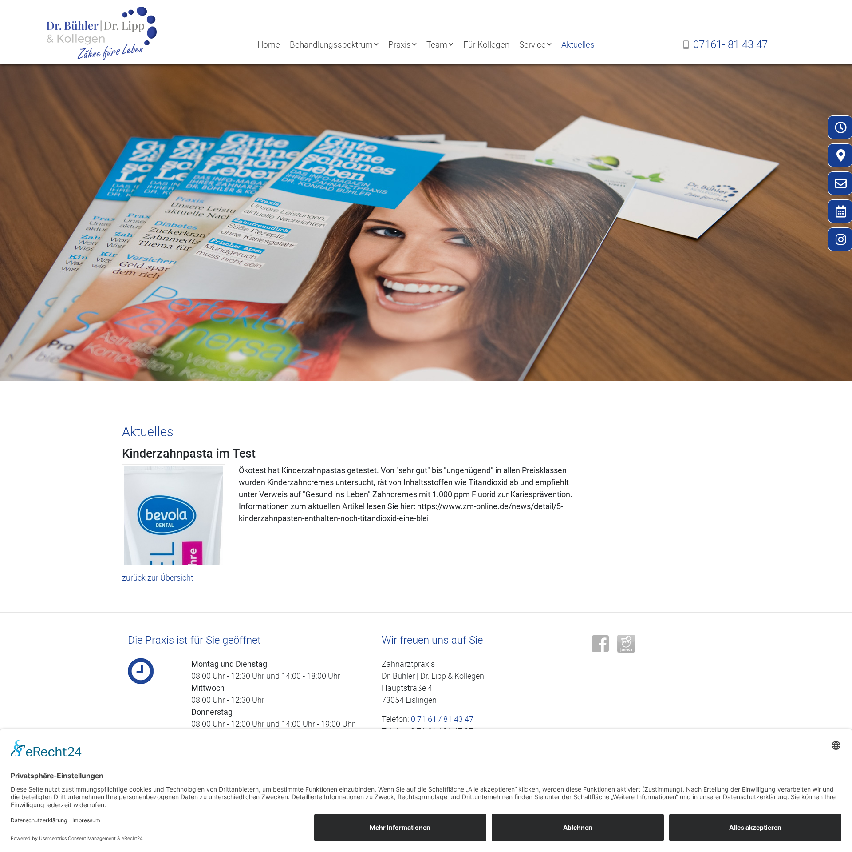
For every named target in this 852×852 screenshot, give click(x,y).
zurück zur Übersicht (157, 577)
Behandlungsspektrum (331, 45)
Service (532, 45)
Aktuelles (578, 45)
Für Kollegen (486, 45)
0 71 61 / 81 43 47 (442, 719)
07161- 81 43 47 (730, 44)
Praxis (399, 45)
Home (268, 45)
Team (436, 45)
